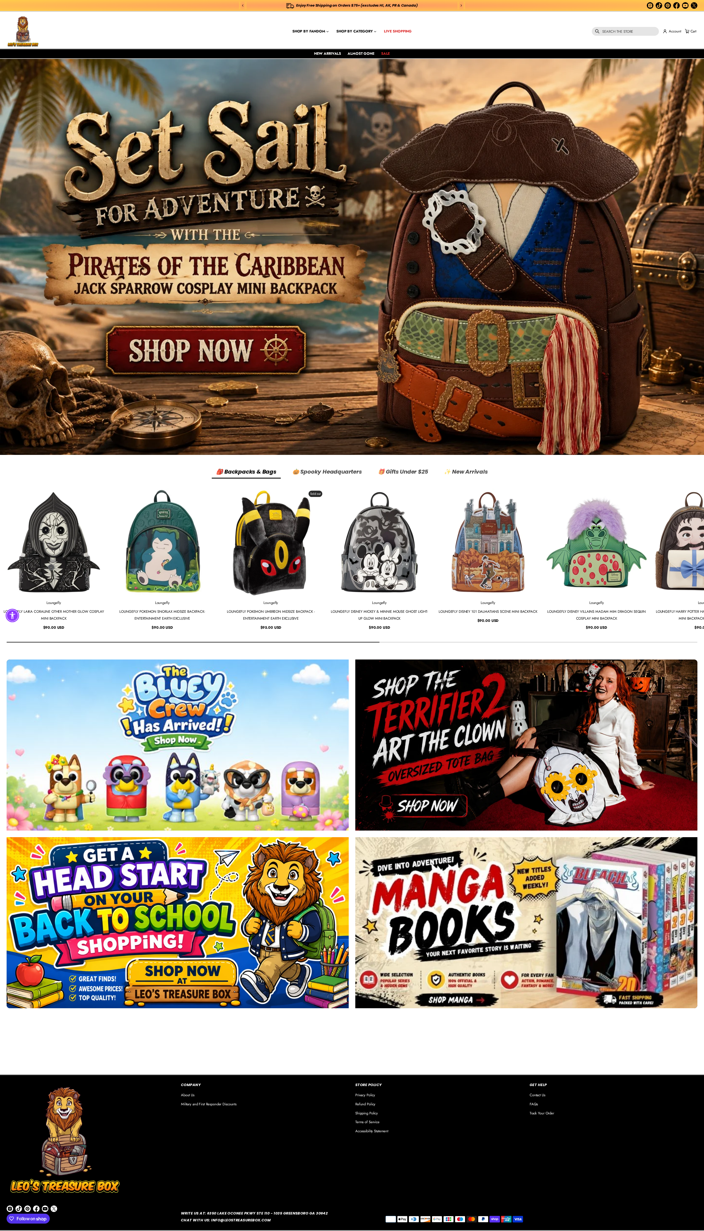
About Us (187, 1095)
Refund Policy (365, 1104)
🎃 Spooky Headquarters (327, 472)
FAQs (534, 1104)
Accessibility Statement (371, 1131)
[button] (625, 31)
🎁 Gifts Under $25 (403, 472)
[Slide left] (7, 559)
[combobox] (625, 31)
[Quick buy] (100, 588)
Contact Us (537, 1095)
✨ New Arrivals (466, 472)
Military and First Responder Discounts (209, 1104)
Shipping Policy (366, 1113)
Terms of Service (367, 1122)
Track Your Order (542, 1113)
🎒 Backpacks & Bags (246, 472)
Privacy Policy (365, 1095)
